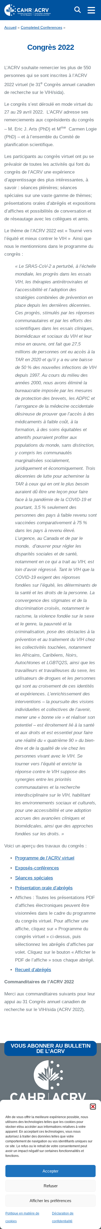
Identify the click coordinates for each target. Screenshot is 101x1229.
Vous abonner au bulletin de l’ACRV (50, 1048)
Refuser (51, 1186)
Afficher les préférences (50, 1200)
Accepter (50, 1171)
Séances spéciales (34, 878)
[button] (93, 1106)
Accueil (10, 28)
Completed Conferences (41, 28)
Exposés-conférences (37, 868)
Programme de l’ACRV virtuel (44, 858)
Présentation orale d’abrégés (44, 887)
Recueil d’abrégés (33, 969)
